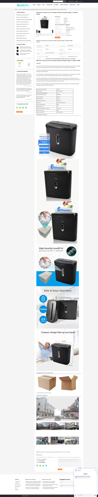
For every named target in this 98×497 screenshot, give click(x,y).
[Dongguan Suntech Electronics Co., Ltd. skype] (26, 108)
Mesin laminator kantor (20, 38)
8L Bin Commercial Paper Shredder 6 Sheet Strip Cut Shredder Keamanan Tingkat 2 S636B (32, 488)
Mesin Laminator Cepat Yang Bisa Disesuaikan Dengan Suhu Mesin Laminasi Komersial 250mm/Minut (49, 482)
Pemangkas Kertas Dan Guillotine (23, 40)
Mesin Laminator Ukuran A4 (21, 33)
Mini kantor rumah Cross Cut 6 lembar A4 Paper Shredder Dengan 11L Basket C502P (26, 48)
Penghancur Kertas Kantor (21, 24)
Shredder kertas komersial (21, 14)
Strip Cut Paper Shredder (21, 17)
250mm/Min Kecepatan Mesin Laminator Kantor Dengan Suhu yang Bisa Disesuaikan (50, 488)
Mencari (64, 1)
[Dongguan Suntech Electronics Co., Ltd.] (23, 5)
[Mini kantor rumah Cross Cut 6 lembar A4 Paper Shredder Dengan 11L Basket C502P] (17, 47)
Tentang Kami (49, 4)
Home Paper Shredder (20, 26)
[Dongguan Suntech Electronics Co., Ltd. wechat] (23, 108)
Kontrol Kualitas (64, 4)
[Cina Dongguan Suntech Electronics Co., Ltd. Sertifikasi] (19, 64)
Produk (39, 4)
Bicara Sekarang (71, 1)
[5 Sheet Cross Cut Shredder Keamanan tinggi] (17, 54)
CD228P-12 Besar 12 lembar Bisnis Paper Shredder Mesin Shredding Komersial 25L (33, 482)
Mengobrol (58, 37)
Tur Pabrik (56, 4)
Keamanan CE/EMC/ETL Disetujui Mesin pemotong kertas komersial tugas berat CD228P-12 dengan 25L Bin (33, 485)
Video (43, 4)
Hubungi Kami (72, 4)
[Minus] (95, 470)
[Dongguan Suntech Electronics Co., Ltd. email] (17, 108)
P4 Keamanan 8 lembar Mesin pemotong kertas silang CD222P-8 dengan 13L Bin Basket (26, 51)
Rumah (34, 4)
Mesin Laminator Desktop (21, 31)
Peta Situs (17, 489)
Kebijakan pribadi (25, 495)
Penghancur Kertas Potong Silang (28, 9)
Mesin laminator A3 (20, 35)
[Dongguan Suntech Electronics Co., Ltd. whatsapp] (20, 108)
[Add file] (75, 495)
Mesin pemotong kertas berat (22, 28)
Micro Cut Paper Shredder (21, 21)
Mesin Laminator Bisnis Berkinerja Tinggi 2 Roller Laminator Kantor (50, 485)
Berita (78, 4)
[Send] (95, 495)
